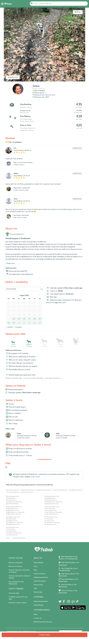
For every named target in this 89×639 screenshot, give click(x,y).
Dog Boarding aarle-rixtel (51, 496)
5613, (35, 88)
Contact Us (37, 618)
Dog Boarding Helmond (51, 503)
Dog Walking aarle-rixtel (13, 517)
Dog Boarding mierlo (50, 500)
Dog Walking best (11, 519)
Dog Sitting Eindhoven (12, 490)
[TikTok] (77, 602)
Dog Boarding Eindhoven (27, 490)
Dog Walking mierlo (12, 521)
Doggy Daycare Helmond (13, 514)
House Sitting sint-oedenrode (53, 512)
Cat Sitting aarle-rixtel (12, 527)
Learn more (35, 477)
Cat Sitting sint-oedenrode (13, 533)
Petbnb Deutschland (41, 601)
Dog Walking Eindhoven (76, 490)
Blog (35, 570)
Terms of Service (39, 573)
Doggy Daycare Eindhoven (44, 490)
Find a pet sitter (14, 593)
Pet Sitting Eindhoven (13, 492)
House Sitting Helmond (51, 514)
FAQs (35, 614)
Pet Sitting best (48, 519)
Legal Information (40, 581)
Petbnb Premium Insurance (43, 622)
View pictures (13, 77)
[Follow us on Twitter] (60, 602)
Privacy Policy (38, 585)
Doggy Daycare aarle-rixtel (14, 506)
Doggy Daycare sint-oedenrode (15, 512)
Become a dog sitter (16, 562)
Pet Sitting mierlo (49, 521)
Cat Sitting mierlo (11, 531)
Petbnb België (38, 605)
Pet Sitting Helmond (50, 524)
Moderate (70, 294)
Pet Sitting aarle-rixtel (50, 517)
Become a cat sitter (15, 566)
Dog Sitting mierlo (11, 500)
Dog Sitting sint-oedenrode (14, 502)
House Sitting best (49, 508)
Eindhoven (41, 88)
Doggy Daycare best (12, 508)
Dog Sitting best (10, 498)
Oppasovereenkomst (41, 577)
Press (35, 566)
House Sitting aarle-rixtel (51, 506)
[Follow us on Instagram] (68, 602)
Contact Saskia (44, 635)
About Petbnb (38, 562)
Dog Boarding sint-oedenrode (53, 502)
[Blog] (73, 602)
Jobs (35, 588)
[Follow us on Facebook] (64, 602)
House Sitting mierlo (50, 510)
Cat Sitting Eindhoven (27, 492)
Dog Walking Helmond (12, 524)
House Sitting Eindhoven (60, 490)
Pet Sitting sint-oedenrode (52, 522)
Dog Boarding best (49, 498)
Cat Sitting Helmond (12, 535)
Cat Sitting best (10, 529)
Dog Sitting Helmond (12, 503)
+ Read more (10, 263)
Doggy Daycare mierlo (12, 510)
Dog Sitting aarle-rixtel (12, 496)
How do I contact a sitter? (17, 602)
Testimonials (38, 592)
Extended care (24, 110)
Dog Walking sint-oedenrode (14, 522)
